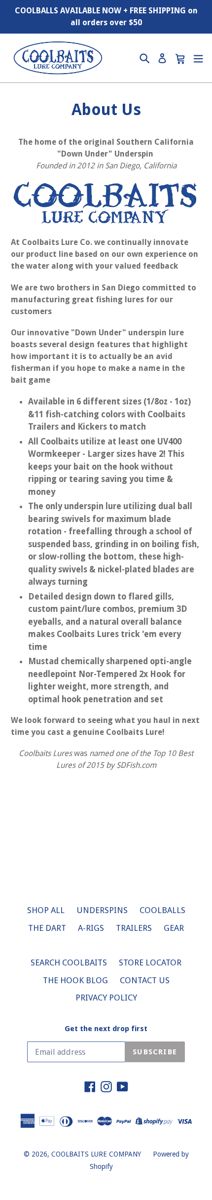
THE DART (47, 928)
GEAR (174, 928)
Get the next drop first (106, 1028)
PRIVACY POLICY (106, 997)
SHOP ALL (46, 910)
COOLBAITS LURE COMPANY (96, 1154)
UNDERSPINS (102, 910)
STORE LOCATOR (150, 962)
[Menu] (198, 58)
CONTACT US (145, 980)
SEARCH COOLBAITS (69, 962)
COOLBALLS (162, 910)
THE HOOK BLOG (75, 980)
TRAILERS (134, 928)
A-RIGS (91, 928)
